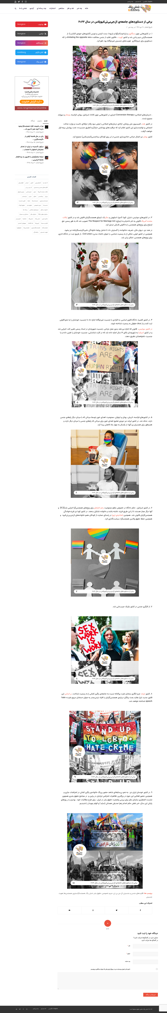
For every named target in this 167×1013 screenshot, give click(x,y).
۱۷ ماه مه (45, 183)
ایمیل (128, 954)
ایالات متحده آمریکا (43, 192)
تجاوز (35, 196)
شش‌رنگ (31, 219)
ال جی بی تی (118, 893)
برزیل (46, 196)
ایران (35, 192)
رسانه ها (25, 210)
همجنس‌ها (68, 893)
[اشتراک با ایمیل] (69, 910)
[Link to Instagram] (25, 1)
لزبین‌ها (37, 223)
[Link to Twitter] (19, 1)
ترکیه (28, 201)
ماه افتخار (30, 223)
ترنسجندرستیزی (44, 201)
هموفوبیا (19, 228)
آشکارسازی (38, 183)
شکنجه (24, 219)
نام (129, 946)
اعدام (27, 183)
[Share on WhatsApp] (93, 910)
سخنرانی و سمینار (23, 214)
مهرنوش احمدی (22, 223)
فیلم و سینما (44, 223)
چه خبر (130, 27)
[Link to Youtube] (15, 1)
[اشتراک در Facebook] (140, 910)
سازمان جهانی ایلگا (43, 214)
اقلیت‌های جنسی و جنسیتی (133, 893)
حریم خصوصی (107, 893)
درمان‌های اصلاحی (34, 210)
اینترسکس (28, 192)
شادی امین (45, 219)
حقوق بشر (97, 893)
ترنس (30, 196)
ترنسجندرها (35, 201)
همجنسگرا (45, 228)
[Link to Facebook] (22, 1)
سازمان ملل (33, 214)
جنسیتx (45, 205)
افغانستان (21, 183)
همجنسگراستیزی (79, 893)
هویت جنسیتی (44, 232)
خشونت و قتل (44, 210)
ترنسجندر (24, 196)
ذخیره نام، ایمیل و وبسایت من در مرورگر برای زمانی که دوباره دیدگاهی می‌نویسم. (110, 969)
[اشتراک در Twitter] (116, 910)
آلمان (32, 183)
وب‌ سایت (127, 961)
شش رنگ (89, 893)
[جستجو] (15, 9)
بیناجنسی (40, 196)
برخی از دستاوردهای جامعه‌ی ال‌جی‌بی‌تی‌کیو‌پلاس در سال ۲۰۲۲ (115, 22)
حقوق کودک (22, 205)
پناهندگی (36, 232)
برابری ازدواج (21, 192)
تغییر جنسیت (22, 201)
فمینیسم (18, 219)
